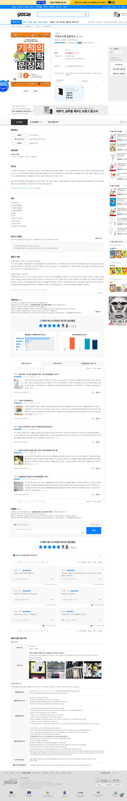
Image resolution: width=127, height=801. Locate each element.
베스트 (25, 22)
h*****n (25, 403)
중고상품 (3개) (59, 81)
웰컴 (13, 26)
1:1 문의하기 (99, 785)
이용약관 (18, 773)
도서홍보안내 (44, 773)
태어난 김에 (69, 93)
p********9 (26, 479)
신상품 (30, 22)
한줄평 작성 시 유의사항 (100, 525)
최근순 (88, 368)
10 (42, 562)
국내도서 (19, 26)
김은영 (56, 40)
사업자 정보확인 (57, 784)
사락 (57, 22)
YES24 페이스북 (104, 773)
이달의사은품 (107, 22)
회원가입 (109, 7)
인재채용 (12, 773)
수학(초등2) (47, 26)
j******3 (112, 245)
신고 (39, 377)
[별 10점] (27, 524)
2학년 (37, 26)
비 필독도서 (113, 248)
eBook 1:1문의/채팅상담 (114, 782)
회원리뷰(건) (72, 42)
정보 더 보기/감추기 (67, 43)
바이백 (40, 22)
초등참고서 (29, 26)
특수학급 (112, 265)
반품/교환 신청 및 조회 (43, 691)
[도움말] (62, 56)
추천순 (94, 368)
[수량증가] (122, 52)
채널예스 (52, 22)
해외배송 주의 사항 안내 (119, 58)
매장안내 (45, 22)
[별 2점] (18, 524)
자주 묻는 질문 (108, 785)
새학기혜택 (91, 22)
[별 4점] (20, 524)
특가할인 (114, 22)
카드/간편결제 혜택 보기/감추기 (84, 66)
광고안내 (52, 773)
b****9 (95, 584)
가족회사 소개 (117, 773)
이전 (17, 368)
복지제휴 (63, 773)
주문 (111, 282)
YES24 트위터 (107, 773)
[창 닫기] (82, 87)
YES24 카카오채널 (102, 773)
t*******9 (47, 626)
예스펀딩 (62, 22)
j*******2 (26, 429)
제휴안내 (57, 773)
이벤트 (35, 22)
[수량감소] (114, 52)
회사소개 (6, 773)
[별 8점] (25, 524)
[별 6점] (23, 524)
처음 (15, 368)
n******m (46, 584)
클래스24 (68, 22)
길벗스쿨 (63, 40)
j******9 (112, 262)
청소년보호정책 (36, 773)
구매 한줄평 (82, 562)
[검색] (86, 14)
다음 (40, 368)
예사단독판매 (99, 22)
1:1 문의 (51, 691)
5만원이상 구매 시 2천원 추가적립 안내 (85, 59)
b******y (94, 626)
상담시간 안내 (118, 785)
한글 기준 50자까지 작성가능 (23, 529)
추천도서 (121, 22)
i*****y (95, 605)
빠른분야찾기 (16, 22)
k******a (26, 453)
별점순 (99, 368)
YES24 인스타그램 (109, 773)
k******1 (112, 279)
